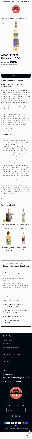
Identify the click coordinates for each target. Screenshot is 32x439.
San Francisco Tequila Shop (14, 428)
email (20, 296)
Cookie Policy (7, 343)
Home (2, 18)
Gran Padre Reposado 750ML (8, 248)
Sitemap (5, 364)
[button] (3, 9)
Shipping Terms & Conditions (11, 354)
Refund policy (7, 361)
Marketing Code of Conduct (11, 347)
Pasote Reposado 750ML (24, 247)
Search (5, 350)
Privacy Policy (7, 340)
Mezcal (7, 18)
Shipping (3, 64)
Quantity (3, 67)
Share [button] (4, 198)
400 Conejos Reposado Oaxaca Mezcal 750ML (23, 225)
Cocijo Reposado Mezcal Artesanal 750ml (8, 225)
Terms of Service (8, 357)
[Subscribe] (23, 410)
